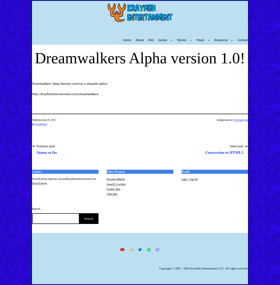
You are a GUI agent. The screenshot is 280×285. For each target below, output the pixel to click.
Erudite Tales (113, 189)
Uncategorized (240, 120)
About (140, 40)
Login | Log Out (189, 179)
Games (162, 40)
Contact (243, 40)
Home (127, 40)
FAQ (151, 40)
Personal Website (116, 179)
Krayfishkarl (41, 124)
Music (200, 40)
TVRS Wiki (112, 194)
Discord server (39, 183)
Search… (37, 209)
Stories (181, 40)
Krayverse (221, 40)
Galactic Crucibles (116, 184)
